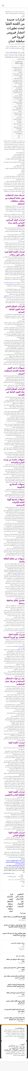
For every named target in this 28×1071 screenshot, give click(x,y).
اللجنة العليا (19, 314)
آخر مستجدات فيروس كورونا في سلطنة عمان (15, 865)
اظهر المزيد (22, 881)
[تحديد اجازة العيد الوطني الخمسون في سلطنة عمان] (14, 1007)
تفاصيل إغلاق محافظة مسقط (17, 110)
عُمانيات (19, 11)
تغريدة (8, 214)
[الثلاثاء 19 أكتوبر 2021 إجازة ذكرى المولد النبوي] (14, 966)
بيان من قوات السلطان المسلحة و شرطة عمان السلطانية (17, 120)
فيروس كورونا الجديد (11, 876)
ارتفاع (10, 1048)
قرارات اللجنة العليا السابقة (18, 124)
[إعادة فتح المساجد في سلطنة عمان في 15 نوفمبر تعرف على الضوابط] (14, 1016)
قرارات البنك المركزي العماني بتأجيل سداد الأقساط (17, 75)
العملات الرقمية (11, 1050)
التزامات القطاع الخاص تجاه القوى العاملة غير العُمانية (17, 92)
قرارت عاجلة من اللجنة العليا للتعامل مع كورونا (15, 860)
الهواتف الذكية (22, 1051)
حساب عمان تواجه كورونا (11, 282)
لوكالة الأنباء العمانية (18, 646)
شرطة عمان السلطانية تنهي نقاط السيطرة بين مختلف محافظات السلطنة (17, 70)
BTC (23, 1046)
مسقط (22, 878)
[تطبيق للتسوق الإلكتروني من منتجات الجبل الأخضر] (15, 915)
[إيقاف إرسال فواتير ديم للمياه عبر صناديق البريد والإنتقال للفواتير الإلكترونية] (14, 923)
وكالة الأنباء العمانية (13, 52)
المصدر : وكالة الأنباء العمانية (19, 136)
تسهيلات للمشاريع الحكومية (18, 99)
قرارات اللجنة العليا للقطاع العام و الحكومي (18, 129)
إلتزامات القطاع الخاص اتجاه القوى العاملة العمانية (17, 83)
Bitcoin (15, 1046)
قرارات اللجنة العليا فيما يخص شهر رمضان (17, 79)
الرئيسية (23, 11)
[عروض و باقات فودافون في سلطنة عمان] (16, 957)
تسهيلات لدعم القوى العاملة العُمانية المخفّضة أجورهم (18, 88)
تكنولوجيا (13, 1051)
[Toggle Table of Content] (21, 65)
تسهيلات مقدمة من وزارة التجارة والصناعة (17, 96)
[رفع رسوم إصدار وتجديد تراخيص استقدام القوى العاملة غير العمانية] (14, 982)
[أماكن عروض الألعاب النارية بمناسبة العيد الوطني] (14, 999)
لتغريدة (21, 686)
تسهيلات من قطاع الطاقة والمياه (18, 107)
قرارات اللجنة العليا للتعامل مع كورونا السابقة (18, 114)
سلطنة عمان (20, 876)
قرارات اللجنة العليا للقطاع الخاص (18, 132)
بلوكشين (17, 1051)
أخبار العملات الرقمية (16, 1047)
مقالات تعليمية (21, 1053)
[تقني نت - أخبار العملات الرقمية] (7, 2)
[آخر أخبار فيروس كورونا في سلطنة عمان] (14, 991)
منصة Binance (16, 1055)
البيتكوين (21, 1050)
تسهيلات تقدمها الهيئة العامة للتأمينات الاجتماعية (17, 103)
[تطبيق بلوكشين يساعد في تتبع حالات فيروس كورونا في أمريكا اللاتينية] (14, 931)
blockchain (20, 1046)
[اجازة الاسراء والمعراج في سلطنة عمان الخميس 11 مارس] (14, 974)
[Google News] (21, 884)
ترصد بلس (6, 295)
